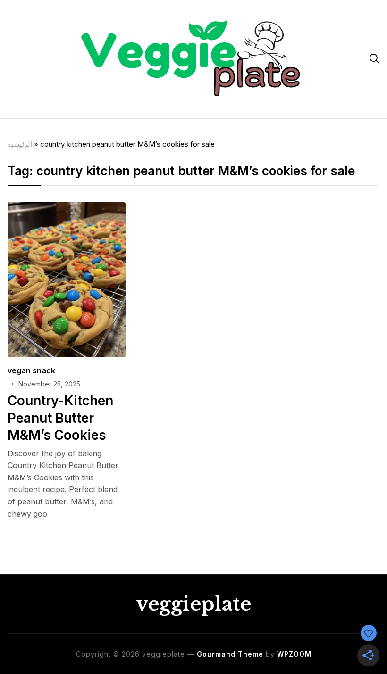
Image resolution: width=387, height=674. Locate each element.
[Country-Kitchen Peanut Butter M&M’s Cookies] (66, 208)
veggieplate (193, 604)
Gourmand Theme (230, 654)
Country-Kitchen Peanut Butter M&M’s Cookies (60, 418)
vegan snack (31, 370)
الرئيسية (20, 144)
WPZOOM (294, 654)
